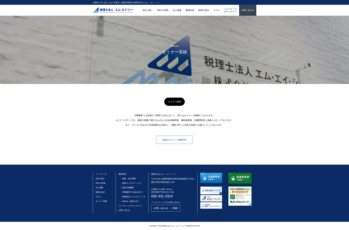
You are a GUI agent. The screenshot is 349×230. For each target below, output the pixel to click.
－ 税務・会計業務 (128, 178)
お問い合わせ (247, 10)
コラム (216, 10)
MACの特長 (163, 10)
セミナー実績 (101, 201)
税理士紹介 (203, 10)
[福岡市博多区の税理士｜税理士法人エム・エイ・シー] (113, 10)
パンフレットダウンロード (230, 10)
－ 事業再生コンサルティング (132, 197)
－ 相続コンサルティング (130, 183)
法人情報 (177, 10)
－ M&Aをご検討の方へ (130, 201)
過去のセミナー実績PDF (175, 140)
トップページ (101, 174)
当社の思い (147, 10)
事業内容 (190, 10)
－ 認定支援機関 (127, 187)
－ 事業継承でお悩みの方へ (131, 192)
